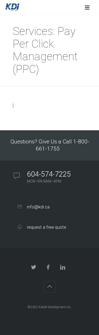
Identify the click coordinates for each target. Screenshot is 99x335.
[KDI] (12, 7)
